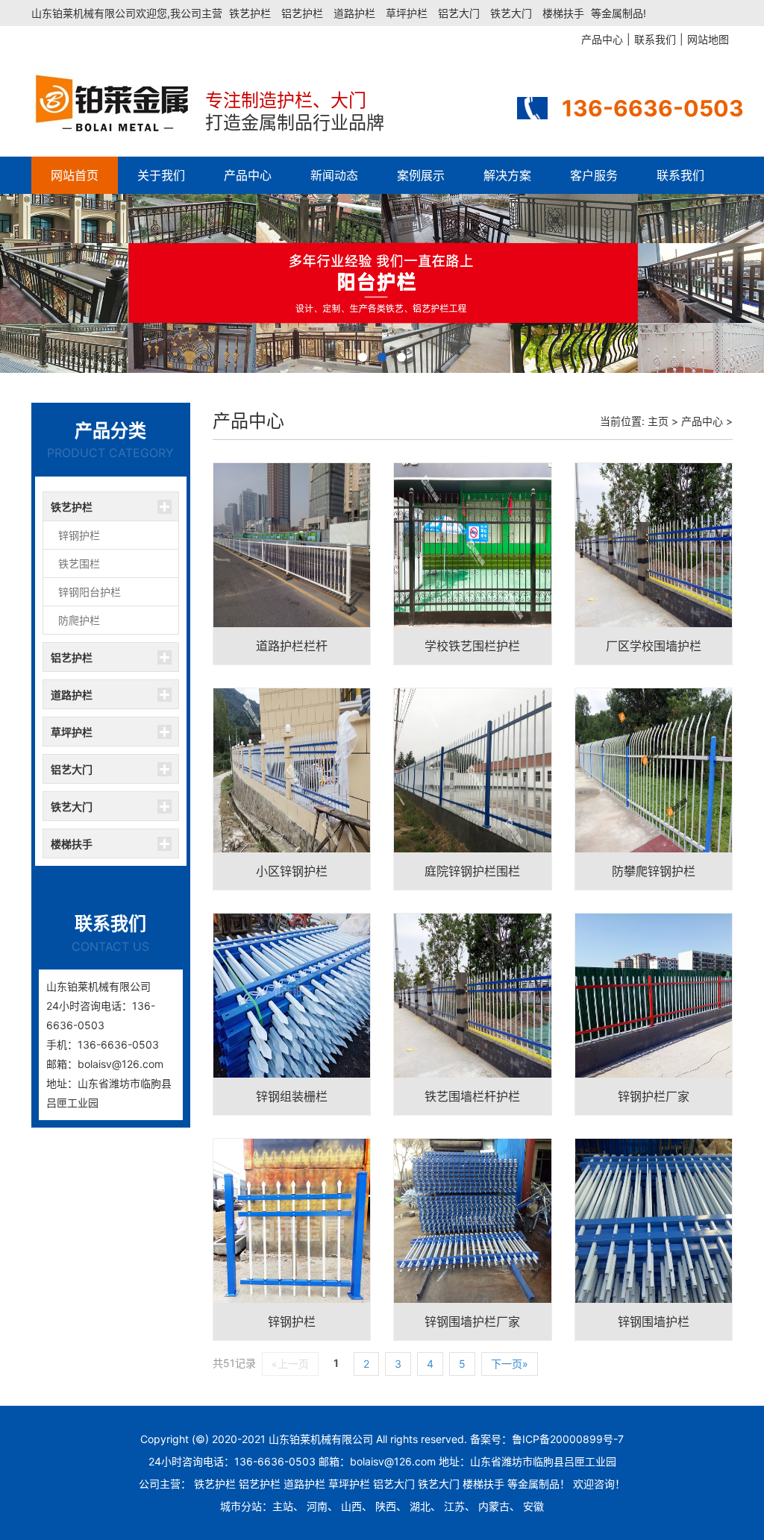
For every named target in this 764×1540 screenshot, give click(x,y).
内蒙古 (494, 1506)
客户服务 (594, 175)
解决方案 (507, 175)
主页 (658, 421)
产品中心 (248, 175)
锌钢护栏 (79, 535)
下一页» (509, 1363)
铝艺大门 (459, 13)
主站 (282, 1506)
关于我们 (161, 175)
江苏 (454, 1506)
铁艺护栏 (250, 13)
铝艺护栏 (302, 13)
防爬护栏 (79, 620)
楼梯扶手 (563, 13)
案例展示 (421, 175)
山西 (351, 1506)
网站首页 (74, 175)
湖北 (420, 1506)
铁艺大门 (511, 13)
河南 (317, 1506)
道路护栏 (354, 13)
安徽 (533, 1506)
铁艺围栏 (79, 563)
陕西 (385, 1506)
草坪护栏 (407, 13)
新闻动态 (334, 175)
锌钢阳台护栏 (89, 591)
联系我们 (680, 175)
